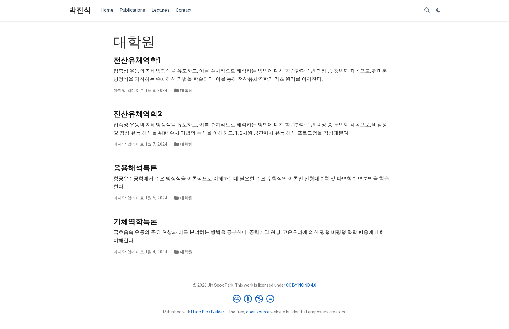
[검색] (427, 10)
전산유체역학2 (137, 113)
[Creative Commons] (255, 298)
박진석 (80, 10)
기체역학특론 (135, 221)
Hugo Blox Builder (207, 312)
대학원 (186, 90)
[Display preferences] (438, 10)
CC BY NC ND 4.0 (301, 285)
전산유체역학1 (137, 60)
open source (258, 312)
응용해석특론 (135, 167)
